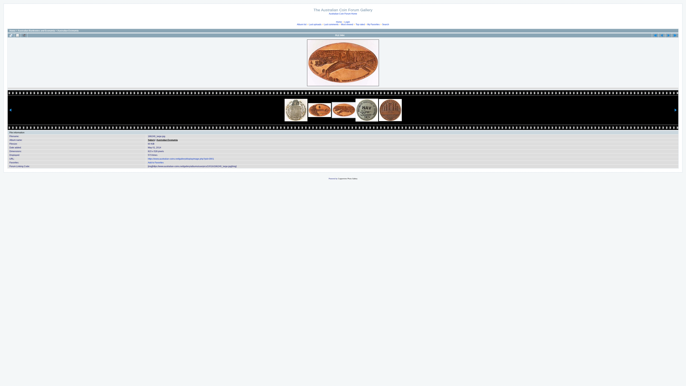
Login (347, 22)
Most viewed (347, 24)
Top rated (360, 24)
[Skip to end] (675, 35)
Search (385, 24)
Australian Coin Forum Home (343, 14)
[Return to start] (655, 35)
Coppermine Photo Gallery (347, 179)
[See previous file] (662, 35)
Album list (301, 24)
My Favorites (373, 24)
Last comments (331, 24)
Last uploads (315, 24)
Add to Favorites (156, 162)
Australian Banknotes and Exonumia (36, 30)
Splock (151, 140)
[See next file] (668, 35)
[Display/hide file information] (17, 35)
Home (339, 22)
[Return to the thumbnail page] (11, 35)
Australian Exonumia (68, 30)
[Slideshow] (24, 35)
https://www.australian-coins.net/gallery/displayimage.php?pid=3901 (181, 159)
